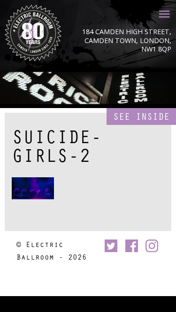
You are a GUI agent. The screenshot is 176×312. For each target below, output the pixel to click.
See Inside (141, 116)
